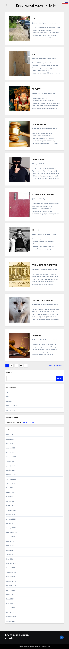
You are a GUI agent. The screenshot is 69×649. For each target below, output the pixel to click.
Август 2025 (10, 483)
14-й (33, 19)
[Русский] (66, 2)
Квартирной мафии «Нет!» (36, 5)
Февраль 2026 (11, 457)
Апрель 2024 (10, 554)
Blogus (37, 646)
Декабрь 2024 (11, 519)
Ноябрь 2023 (10, 577)
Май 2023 (9, 603)
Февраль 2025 (11, 510)
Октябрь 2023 (11, 581)
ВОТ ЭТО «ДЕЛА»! (28, 422)
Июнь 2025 (10, 492)
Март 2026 (10, 452)
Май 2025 (9, 497)
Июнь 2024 (10, 546)
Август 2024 (10, 537)
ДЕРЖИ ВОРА (38, 160)
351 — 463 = (37, 230)
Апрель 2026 (10, 448)
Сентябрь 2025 (11, 479)
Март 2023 (10, 612)
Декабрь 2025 (11, 466)
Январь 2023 (10, 621)
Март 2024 (10, 559)
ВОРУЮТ (36, 89)
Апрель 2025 (10, 501)
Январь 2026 (10, 461)
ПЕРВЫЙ (36, 336)
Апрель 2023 (10, 608)
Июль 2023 (10, 594)
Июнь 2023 (10, 599)
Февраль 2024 (11, 563)
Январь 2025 (10, 514)
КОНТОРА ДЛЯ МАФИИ (43, 195)
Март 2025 (10, 506)
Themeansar (46, 646)
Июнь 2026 (10, 439)
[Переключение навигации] (6, 5)
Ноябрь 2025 (10, 470)
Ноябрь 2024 (10, 523)
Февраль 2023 (11, 617)
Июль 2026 (10, 434)
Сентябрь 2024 (11, 532)
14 (21, 366)
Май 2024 (9, 550)
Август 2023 (10, 590)
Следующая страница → (56, 365)
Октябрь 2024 (11, 528)
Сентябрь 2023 (11, 585)
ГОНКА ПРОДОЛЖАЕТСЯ (44, 265)
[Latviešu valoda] (63, 2)
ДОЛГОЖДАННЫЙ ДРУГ (44, 300)
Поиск (9, 372)
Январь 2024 (10, 568)
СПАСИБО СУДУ (40, 125)
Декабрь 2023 (11, 572)
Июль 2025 (10, 488)
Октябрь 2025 (11, 474)
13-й (33, 54)
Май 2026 (9, 443)
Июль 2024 (10, 541)
